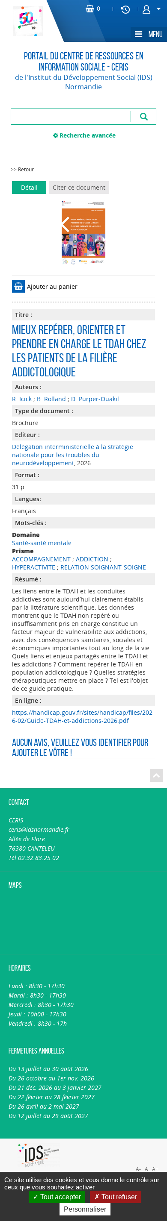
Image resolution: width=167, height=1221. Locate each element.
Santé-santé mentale (42, 543)
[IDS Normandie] (39, 1155)
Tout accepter (60, 1196)
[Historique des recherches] (125, 9)
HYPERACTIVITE (33, 567)
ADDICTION (92, 559)
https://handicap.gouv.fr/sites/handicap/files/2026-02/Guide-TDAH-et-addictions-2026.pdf (82, 716)
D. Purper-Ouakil (95, 399)
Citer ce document (79, 187)
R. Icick (22, 399)
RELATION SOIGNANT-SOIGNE (103, 567)
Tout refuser (118, 1196)
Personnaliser (85, 1209)
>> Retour (22, 169)
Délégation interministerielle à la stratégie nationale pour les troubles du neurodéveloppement (72, 455)
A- (138, 1169)
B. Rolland (51, 399)
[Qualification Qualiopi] (125, 1143)
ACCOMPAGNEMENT (41, 559)
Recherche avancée (88, 135)
